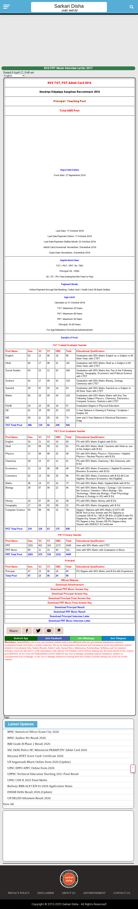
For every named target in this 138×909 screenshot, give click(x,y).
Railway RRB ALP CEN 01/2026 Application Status (39, 786)
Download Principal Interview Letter (69, 616)
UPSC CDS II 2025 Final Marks (27, 780)
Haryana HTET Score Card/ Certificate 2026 (35, 756)
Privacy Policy (19, 893)
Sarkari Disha (69, 6)
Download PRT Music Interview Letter (69, 620)
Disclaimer (46, 893)
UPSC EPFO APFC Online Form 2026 (30, 768)
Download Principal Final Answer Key (70, 598)
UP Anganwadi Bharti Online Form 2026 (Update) (39, 762)
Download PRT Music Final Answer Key (70, 602)
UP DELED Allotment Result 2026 (29, 798)
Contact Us (121, 893)
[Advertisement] (69, 40)
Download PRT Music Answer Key (69, 589)
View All (8, 804)
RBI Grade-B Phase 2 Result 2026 (28, 744)
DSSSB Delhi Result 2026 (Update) (29, 792)
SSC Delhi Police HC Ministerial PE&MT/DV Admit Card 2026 (47, 750)
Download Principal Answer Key (70, 593)
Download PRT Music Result (69, 611)
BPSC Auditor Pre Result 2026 (26, 738)
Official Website (69, 580)
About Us (68, 893)
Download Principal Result (69, 607)
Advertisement (94, 893)
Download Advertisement (70, 584)
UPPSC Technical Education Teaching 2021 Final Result (43, 774)
